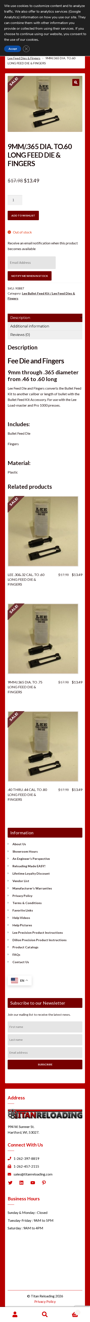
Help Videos (21, 918)
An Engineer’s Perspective (31, 858)
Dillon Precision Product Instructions (39, 940)
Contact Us (20, 962)
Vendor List (20, 881)
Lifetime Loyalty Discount (31, 873)
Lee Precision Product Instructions (37, 932)
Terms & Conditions (27, 903)
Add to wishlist (23, 215)
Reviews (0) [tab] (20, 335)
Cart (69, 1311)
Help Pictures (22, 925)
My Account (15, 1314)
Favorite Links (22, 910)
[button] (75, 82)
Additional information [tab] (29, 326)
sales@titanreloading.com (33, 1174)
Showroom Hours (25, 851)
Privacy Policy (22, 896)
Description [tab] (20, 318)
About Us (19, 844)
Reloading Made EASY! (28, 866)
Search (45, 1314)
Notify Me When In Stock (29, 276)
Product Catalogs (25, 947)
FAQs (16, 954)
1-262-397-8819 (26, 1158)
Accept (13, 49)
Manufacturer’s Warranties (32, 888)
